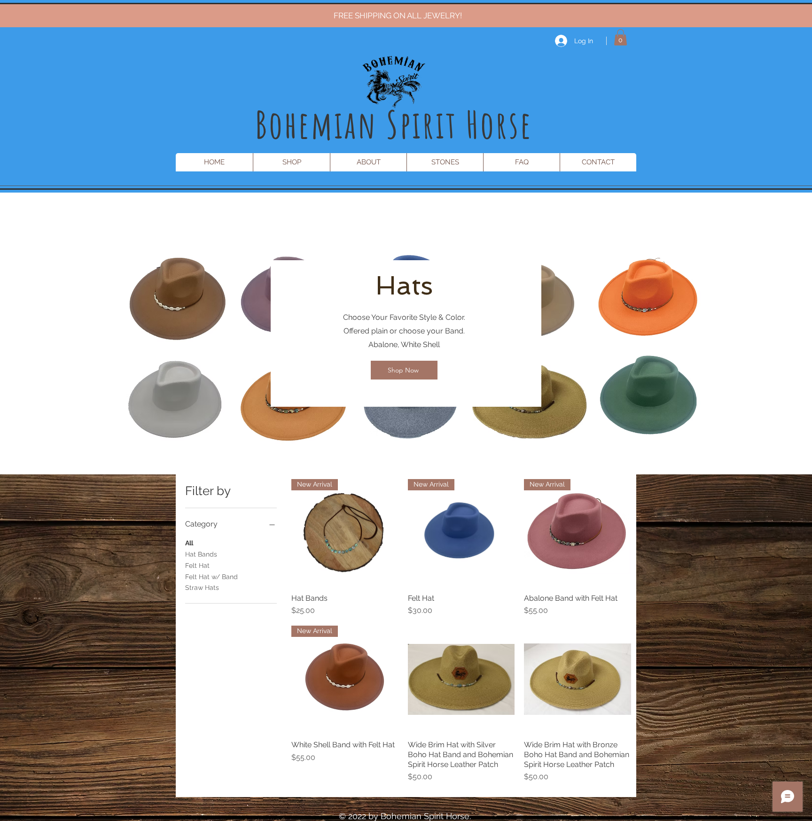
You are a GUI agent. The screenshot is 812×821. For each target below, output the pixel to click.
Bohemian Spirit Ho (375, 124)
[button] (620, 37)
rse (514, 124)
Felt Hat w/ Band (211, 577)
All (189, 543)
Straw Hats (202, 587)
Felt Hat (197, 565)
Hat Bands (201, 554)
